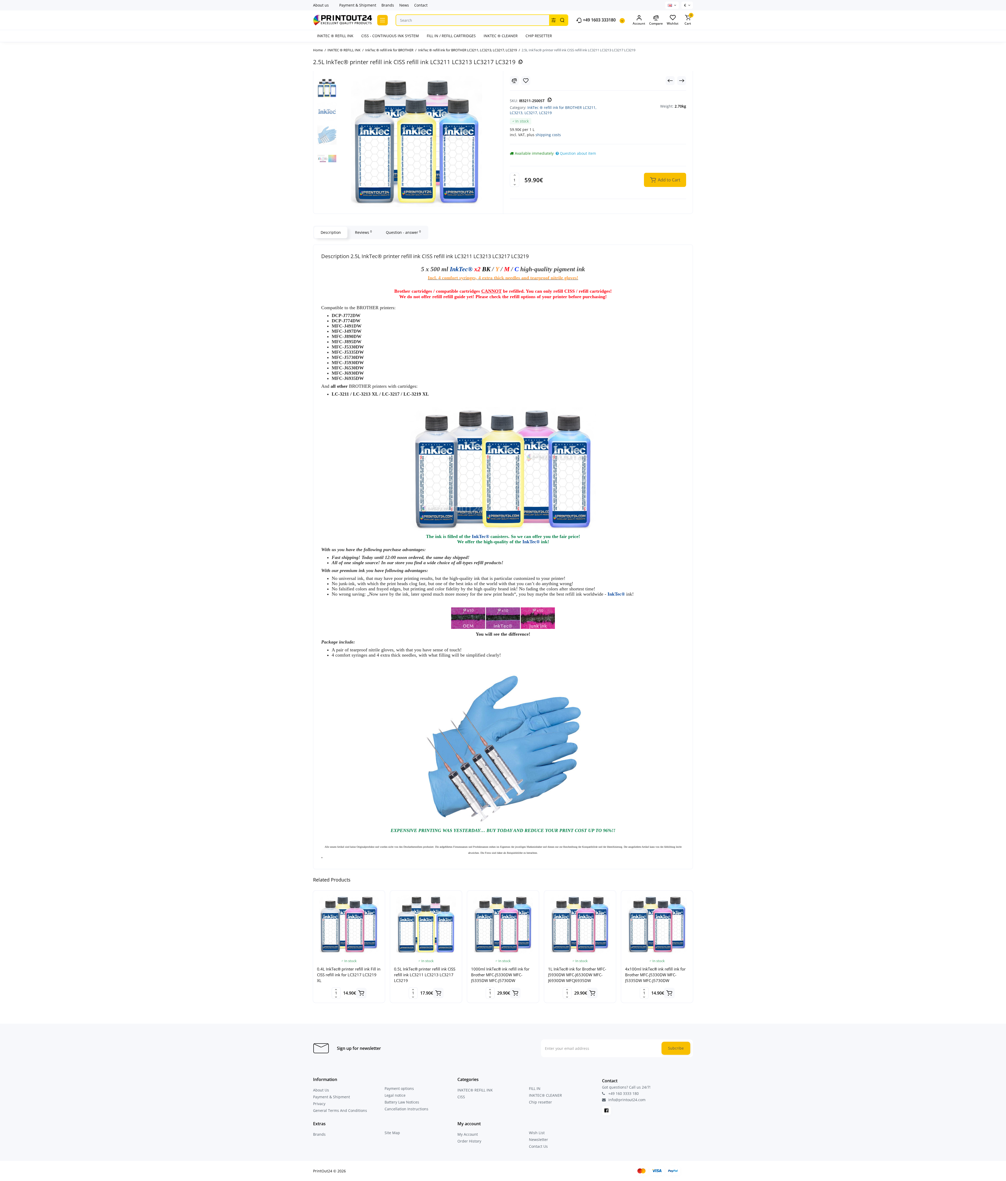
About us (321, 5)
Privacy (319, 1103)
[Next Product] (681, 80)
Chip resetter (540, 1102)
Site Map (392, 1132)
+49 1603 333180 (599, 20)
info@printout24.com (626, 1099)
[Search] (562, 20)
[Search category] (553, 20)
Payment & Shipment (357, 5)
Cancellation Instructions (406, 1108)
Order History (469, 1141)
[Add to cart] (361, 993)
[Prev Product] (670, 80)
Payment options (399, 1088)
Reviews (363, 232)
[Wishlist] (525, 80)
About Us (321, 1090)
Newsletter (538, 1139)
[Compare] (514, 80)
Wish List (537, 1132)
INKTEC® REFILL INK (475, 1090)
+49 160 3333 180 (623, 1093)
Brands (387, 5)
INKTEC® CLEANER (545, 1095)
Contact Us (538, 1146)
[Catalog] (382, 20)
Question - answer (403, 232)
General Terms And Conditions (340, 1110)
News (404, 5)
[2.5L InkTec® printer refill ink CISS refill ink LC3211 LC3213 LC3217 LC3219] (416, 141)
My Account (467, 1134)
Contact (421, 5)
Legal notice (395, 1095)
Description (331, 232)
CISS (461, 1096)
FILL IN (534, 1088)
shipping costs (548, 134)
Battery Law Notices (402, 1102)
